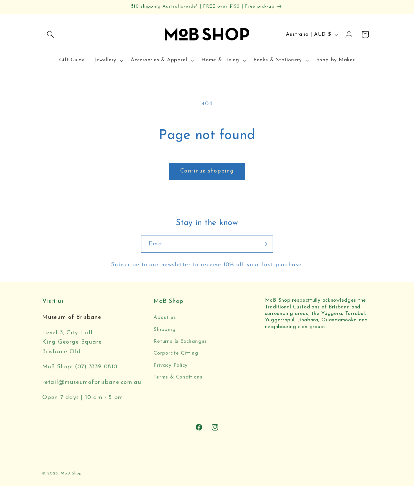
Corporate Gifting (175, 353)
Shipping (164, 329)
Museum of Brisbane (71, 317)
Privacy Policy (170, 365)
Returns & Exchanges (180, 341)
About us (164, 317)
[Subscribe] (265, 244)
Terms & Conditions (177, 377)
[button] (50, 34)
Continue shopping (207, 171)
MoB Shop (71, 473)
